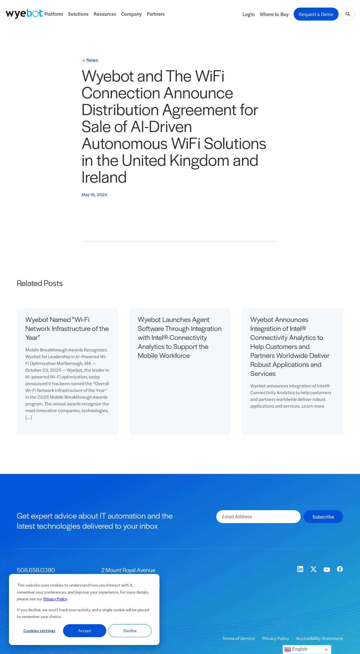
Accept (84, 630)
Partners (156, 13)
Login (248, 14)
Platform (53, 13)
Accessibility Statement (319, 638)
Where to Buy (274, 14)
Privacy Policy (55, 598)
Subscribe (323, 516)
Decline (130, 630)
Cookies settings (39, 630)
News (92, 59)
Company (131, 13)
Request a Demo (316, 14)
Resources (105, 13)
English (299, 649)
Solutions (78, 13)
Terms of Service (239, 638)
